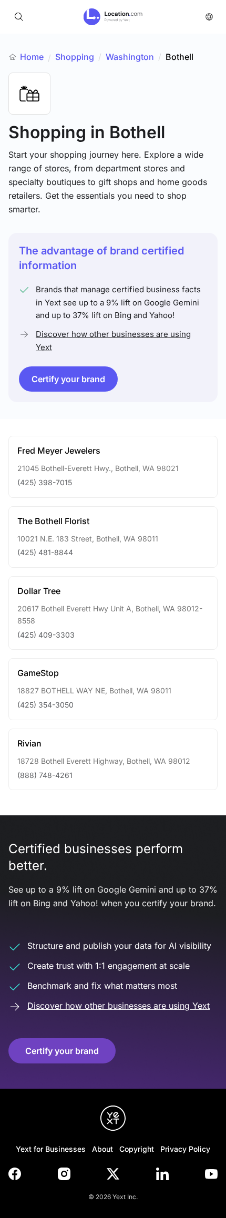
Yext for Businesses (51, 1148)
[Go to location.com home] (113, 16)
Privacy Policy (185, 1148)
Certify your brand (68, 379)
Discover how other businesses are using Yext (113, 340)
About (102, 1148)
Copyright (136, 1148)
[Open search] (18, 16)
